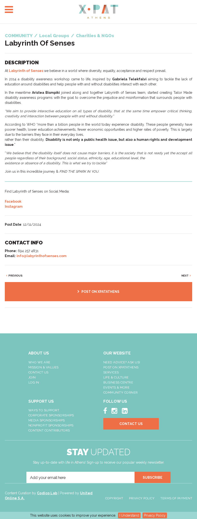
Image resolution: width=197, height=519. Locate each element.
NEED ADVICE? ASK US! (121, 362)
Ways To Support (43, 410)
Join (32, 377)
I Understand (129, 515)
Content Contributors (49, 430)
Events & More (116, 387)
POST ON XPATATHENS (100, 292)
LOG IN (33, 382)
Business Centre (118, 382)
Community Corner (120, 392)
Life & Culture (116, 377)
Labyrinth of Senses (26, 71)
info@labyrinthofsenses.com (42, 256)
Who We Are (39, 362)
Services (111, 372)
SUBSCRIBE (152, 477)
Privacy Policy (155, 515)
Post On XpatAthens (121, 367)
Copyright (114, 498)
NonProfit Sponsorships (51, 425)
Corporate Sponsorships (51, 415)
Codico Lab (47, 493)
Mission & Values (43, 367)
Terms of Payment (176, 498)
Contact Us (38, 372)
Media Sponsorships (46, 420)
